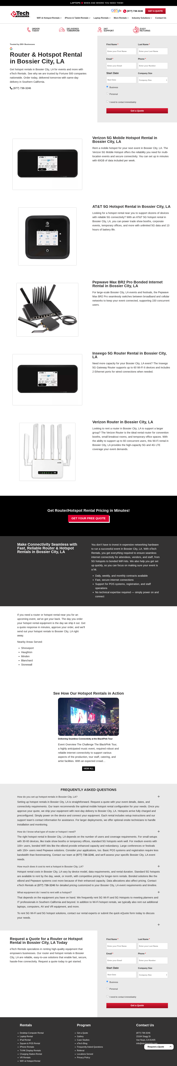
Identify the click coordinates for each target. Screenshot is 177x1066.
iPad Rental (25, 1040)
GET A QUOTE (155, 11)
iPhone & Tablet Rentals (76, 18)
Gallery (80, 1036)
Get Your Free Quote (88, 518)
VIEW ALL (88, 768)
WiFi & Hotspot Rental (30, 1061)
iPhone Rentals (27, 1047)
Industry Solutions (141, 18)
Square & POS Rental (30, 1043)
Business (113, 87)
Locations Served (85, 1054)
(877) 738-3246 (135, 11)
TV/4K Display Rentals (30, 1050)
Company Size (145, 73)
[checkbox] (107, 101)
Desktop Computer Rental (32, 1033)
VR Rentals (25, 1057)
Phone (142, 59)
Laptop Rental (26, 1036)
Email (109, 59)
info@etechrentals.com (146, 1043)
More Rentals (120, 18)
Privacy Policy (83, 1057)
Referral (80, 1050)
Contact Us (160, 18)
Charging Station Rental (31, 1054)
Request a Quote (156, 1047)
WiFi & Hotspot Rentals (48, 18)
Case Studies (83, 1040)
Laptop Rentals (101, 18)
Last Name (144, 44)
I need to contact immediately (122, 102)
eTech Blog (82, 1043)
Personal (113, 94)
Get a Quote (82, 1033)
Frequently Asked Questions (90, 1047)
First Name (112, 44)
